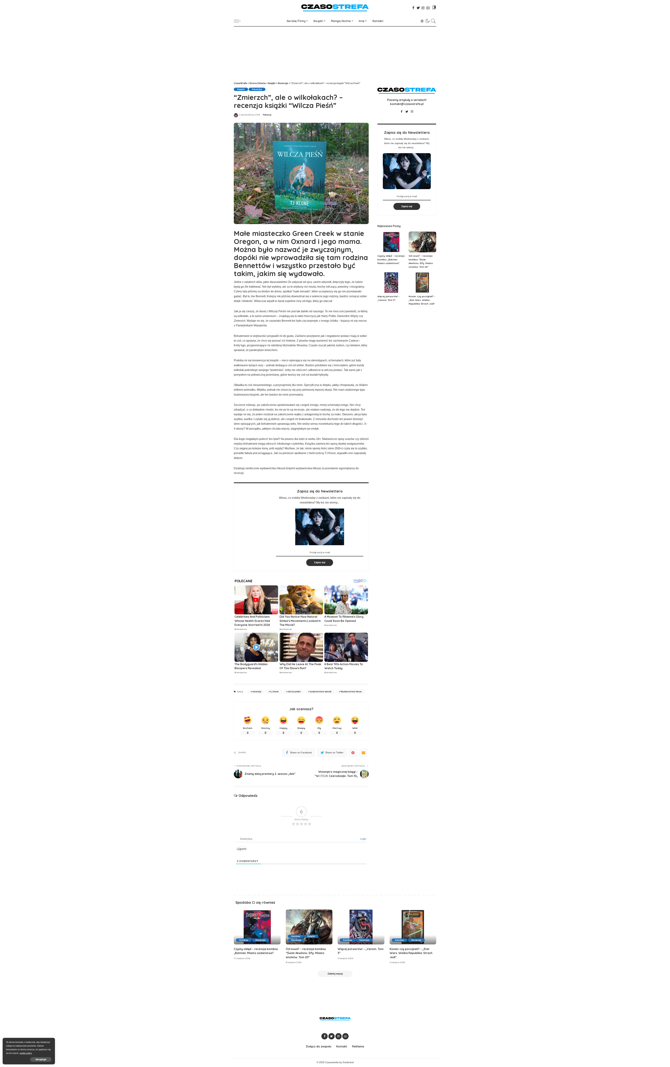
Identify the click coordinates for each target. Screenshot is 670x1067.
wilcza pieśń (294, 691)
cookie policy (26, 1053)
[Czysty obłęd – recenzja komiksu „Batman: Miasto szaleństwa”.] (391, 242)
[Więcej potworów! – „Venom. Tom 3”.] (391, 282)
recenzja (256, 691)
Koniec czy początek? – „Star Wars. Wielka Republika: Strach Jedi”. (422, 300)
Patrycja (267, 115)
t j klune (274, 691)
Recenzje (257, 89)
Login (362, 838)
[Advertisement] (335, 52)
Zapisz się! (319, 562)
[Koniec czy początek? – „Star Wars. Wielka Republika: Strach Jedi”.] (422, 282)
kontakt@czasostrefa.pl (407, 104)
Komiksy (243, 940)
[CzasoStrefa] (335, 7)
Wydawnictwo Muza (351, 691)
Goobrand (348, 1062)
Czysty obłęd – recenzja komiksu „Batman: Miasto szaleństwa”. (390, 259)
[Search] (433, 21)
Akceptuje (40, 1059)
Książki (241, 89)
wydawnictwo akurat (320, 691)
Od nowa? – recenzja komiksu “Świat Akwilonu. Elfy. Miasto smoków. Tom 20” (306, 953)
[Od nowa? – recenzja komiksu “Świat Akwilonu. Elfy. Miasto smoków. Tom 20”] (422, 242)
